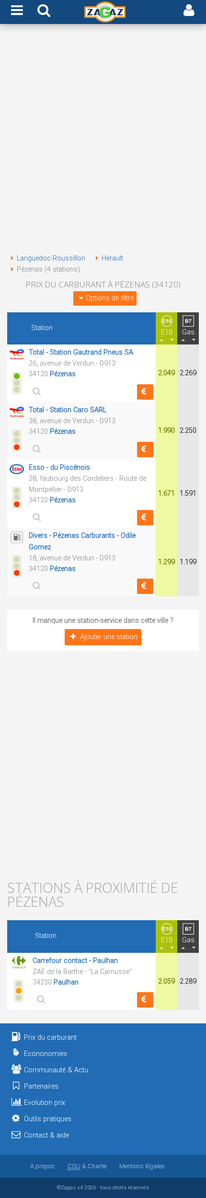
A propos (42, 1166)
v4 (80, 1187)
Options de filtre (110, 298)
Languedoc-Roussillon (51, 258)
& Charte (87, 1166)
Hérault (112, 258)
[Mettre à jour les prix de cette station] (145, 392)
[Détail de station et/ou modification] (35, 391)
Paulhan (66, 982)
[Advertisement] (103, 140)
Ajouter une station (108, 637)
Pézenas (63, 374)
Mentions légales (142, 1166)
